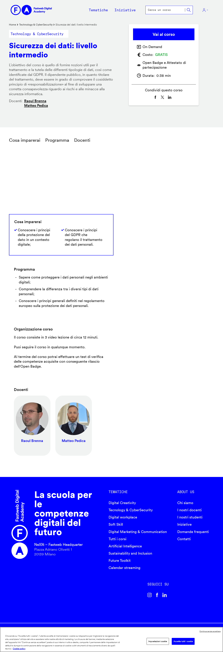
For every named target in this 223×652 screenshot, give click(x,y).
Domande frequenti (193, 532)
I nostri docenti (189, 510)
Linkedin (164, 595)
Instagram (149, 595)
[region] (111, 639)
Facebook (157, 595)
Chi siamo (185, 503)
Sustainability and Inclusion (130, 553)
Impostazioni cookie (157, 641)
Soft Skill (116, 524)
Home (12, 24)
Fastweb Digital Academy (19, 524)
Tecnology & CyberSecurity (131, 510)
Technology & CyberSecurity (36, 24)
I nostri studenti (189, 517)
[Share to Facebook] (155, 97)
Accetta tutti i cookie (183, 641)
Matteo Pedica (36, 105)
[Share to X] (162, 97)
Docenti (82, 140)
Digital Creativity (122, 503)
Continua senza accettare (210, 631)
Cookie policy (19, 648)
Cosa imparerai (24, 140)
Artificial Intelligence (125, 546)
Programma (57, 140)
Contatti (184, 539)
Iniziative (184, 524)
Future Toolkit (120, 560)
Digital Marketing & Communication (138, 532)
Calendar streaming (124, 568)
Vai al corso (164, 34)
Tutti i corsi (117, 539)
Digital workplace (123, 517)
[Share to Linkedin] (169, 97)
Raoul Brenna (35, 101)
